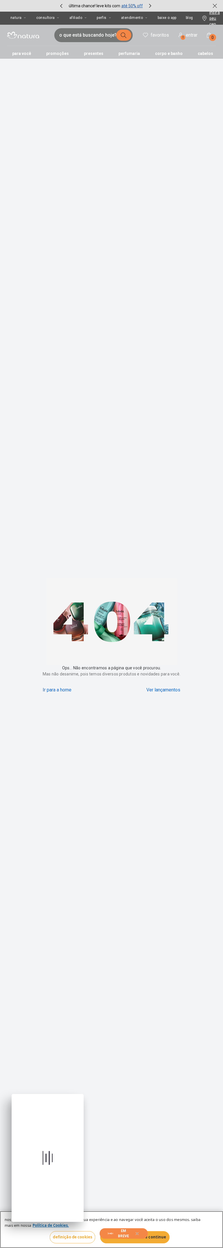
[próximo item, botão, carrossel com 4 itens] (150, 5)
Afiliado (75, 18)
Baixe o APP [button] (167, 18)
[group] (105, 6)
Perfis (101, 18)
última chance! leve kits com (94, 5)
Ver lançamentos (163, 690)
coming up (124, 1233)
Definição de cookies (72, 1237)
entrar (190, 36)
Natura (15, 18)
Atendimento (132, 18)
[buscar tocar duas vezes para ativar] (123, 35)
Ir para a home (57, 690)
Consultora (45, 18)
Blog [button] (189, 18)
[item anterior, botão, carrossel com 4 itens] (61, 5)
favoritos (160, 35)
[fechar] (214, 5)
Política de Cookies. (51, 1225)
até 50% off (132, 5)
